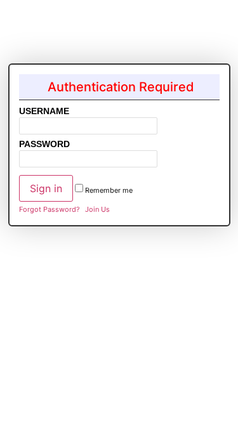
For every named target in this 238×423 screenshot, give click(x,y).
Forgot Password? (49, 209)
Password (44, 144)
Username (44, 111)
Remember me (109, 190)
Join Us (97, 209)
